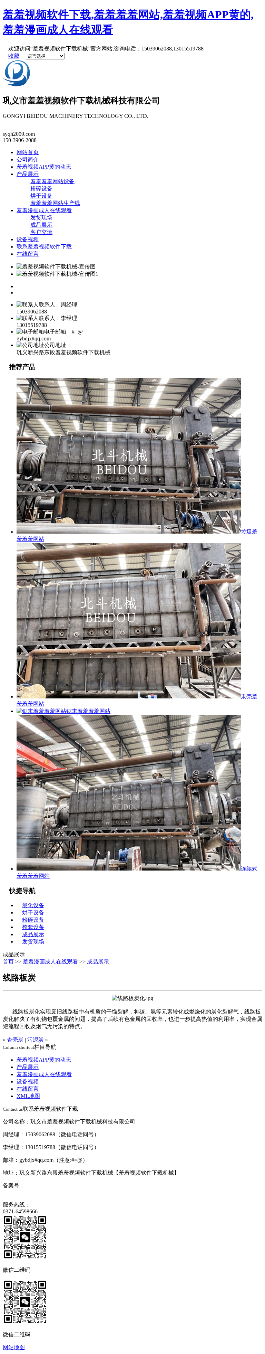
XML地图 (28, 1096)
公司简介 (28, 159)
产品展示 (28, 174)
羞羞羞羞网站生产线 (55, 203)
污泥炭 (35, 1040)
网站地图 (14, 1347)
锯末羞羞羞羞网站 (88, 711)
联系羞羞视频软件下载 (44, 247)
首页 (8, 962)
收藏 (13, 56)
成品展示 (41, 225)
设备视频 (28, 239)
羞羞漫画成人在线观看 (44, 210)
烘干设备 (41, 196)
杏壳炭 (15, 1040)
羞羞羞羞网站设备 (52, 181)
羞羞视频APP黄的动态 (44, 167)
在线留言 (28, 254)
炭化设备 (33, 905)
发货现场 (41, 217)
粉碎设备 (41, 188)
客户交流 (41, 232)
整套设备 (33, 927)
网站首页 (28, 152)
